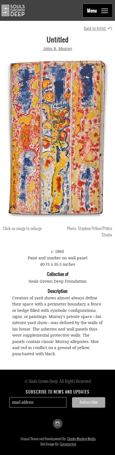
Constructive (68, 444)
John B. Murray (57, 48)
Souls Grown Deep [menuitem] (13, 10)
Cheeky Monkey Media (81, 438)
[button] (57, 138)
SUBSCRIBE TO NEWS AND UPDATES (58, 392)
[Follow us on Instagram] (58, 423)
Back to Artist (95, 28)
